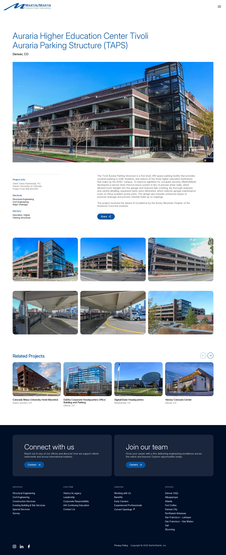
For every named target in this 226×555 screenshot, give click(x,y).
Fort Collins (171, 505)
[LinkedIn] (21, 546)
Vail (167, 525)
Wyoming (170, 529)
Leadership (69, 497)
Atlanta (168, 501)
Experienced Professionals (128, 505)
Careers (133, 464)
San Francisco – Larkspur (178, 517)
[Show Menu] (219, 6)
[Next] (210, 356)
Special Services (21, 509)
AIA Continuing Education (76, 505)
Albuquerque (171, 497)
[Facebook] (28, 546)
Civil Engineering (21, 202)
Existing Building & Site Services (29, 505)
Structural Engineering (23, 199)
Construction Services (24, 501)
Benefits (118, 497)
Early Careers (121, 501)
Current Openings (123, 509)
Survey (16, 513)
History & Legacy (72, 493)
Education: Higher (21, 215)
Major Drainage (20, 204)
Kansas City (171, 509)
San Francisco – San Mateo (179, 521)
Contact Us (69, 509)
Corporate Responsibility (76, 501)
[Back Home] (27, 6)
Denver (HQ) (171, 493)
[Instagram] (14, 546)
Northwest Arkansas (175, 513)
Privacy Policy (121, 545)
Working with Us (122, 493)
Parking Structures (21, 217)
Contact (32, 464)
